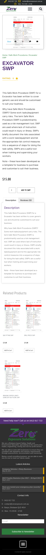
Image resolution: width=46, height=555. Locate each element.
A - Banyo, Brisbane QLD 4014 (13, 507)
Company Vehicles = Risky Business (17, 469)
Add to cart (26, 190)
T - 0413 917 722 (8, 500)
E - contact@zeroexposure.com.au (15, 504)
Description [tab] (10, 200)
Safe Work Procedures (18, 55)
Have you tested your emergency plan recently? (21, 487)
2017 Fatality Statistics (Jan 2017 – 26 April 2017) (22, 478)
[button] (29, 9)
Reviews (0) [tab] (26, 200)
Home (4, 55)
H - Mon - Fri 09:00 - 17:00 (12, 511)
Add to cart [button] (8, 350)
